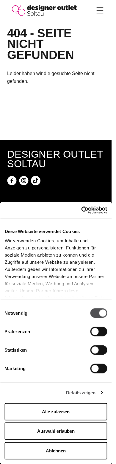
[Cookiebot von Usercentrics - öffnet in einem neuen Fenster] (81, 210)
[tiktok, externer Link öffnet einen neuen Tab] (35, 180)
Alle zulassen (56, 411)
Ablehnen (56, 450)
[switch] (98, 331)
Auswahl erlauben (56, 431)
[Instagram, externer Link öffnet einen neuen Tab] (24, 180)
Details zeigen (80, 392)
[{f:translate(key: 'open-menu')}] (99, 10)
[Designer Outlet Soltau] (44, 10)
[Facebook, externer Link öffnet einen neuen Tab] (12, 180)
